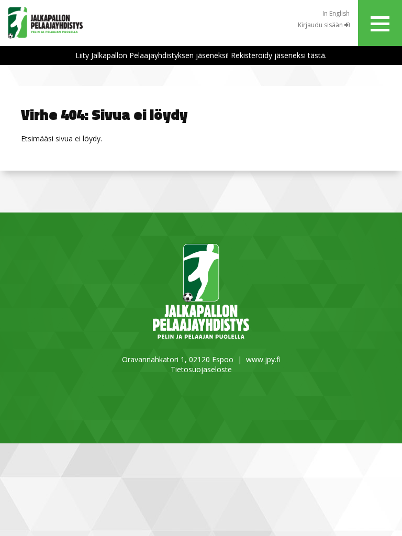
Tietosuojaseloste (201, 369)
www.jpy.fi (263, 359)
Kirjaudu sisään (321, 24)
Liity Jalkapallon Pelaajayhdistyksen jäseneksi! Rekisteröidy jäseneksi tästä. (201, 55)
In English (336, 13)
